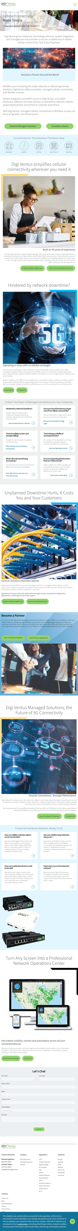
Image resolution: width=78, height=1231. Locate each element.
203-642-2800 (6, 1167)
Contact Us (22, 390)
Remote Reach (43, 1178)
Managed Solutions (26, 1162)
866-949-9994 (6, 1162)
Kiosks (41, 1173)
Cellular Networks (44, 1162)
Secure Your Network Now (37, 601)
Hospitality (61, 1173)
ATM (40, 1159)
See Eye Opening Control (58, 448)
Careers (3, 1206)
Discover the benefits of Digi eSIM (53, 422)
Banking (60, 1162)
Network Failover (44, 1175)
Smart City (61, 1170)
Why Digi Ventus (25, 1159)
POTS (41, 1181)
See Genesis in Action (11, 1058)
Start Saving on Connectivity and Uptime (16, 447)
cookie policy (23, 1224)
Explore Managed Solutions (23, 126)
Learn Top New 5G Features (49, 816)
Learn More (8, 390)
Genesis (22, 1165)
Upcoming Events (6, 1204)
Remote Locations (45, 1183)
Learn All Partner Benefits (13, 637)
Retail (59, 1165)
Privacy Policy (5, 1209)
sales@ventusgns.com (9, 1169)
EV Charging (43, 1167)
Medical (60, 1167)
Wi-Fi (40, 1191)
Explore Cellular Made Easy (32, 268)
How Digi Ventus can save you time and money (17, 474)
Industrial (61, 1175)
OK (72, 1221)
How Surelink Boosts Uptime (19, 423)
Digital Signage (44, 1165)
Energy (60, 1159)
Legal (3, 1212)
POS (40, 1170)
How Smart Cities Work (58, 475)
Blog (2, 1201)
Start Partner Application (38, 638)
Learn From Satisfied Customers (61, 268)
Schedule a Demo (59, 126)
